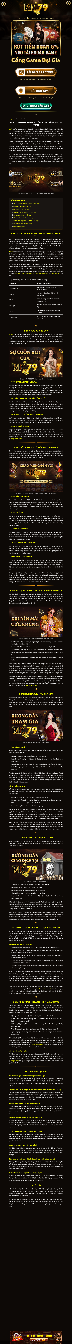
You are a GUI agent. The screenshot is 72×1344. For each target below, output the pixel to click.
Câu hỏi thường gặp (19, 226)
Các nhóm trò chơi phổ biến (21, 209)
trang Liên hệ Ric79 (16, 439)
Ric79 (10, 129)
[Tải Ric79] (36, 90)
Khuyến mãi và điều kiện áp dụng (23, 218)
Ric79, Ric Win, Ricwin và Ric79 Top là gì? (26, 203)
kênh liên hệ (55, 273)
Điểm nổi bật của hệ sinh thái (22, 206)
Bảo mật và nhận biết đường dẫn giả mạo (26, 221)
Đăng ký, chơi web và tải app (22, 215)
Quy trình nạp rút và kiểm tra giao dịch (24, 212)
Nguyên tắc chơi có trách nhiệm (22, 223)
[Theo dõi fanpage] (3, 4)
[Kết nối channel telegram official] (68, 3)
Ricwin (11, 252)
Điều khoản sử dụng (28, 273)
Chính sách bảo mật (41, 273)
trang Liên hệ (15, 1061)
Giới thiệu (18, 273)
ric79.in (11, 334)
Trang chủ (11, 119)
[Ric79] (36, 72)
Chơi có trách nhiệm (37, 1044)
